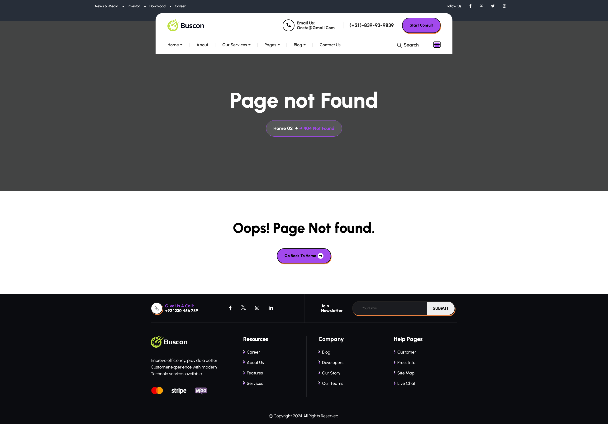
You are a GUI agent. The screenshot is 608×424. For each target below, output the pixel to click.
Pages (270, 44)
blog (326, 352)
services (255, 383)
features (255, 373)
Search (411, 45)
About (202, 44)
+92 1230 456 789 (181, 310)
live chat (406, 383)
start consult (421, 25)
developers (332, 362)
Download (157, 6)
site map (405, 373)
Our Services (234, 44)
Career (180, 6)
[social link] (470, 6)
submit (441, 308)
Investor (134, 6)
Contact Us (330, 44)
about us (255, 362)
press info (406, 362)
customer (406, 352)
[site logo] (186, 25)
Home (173, 44)
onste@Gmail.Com (316, 27)
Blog (298, 44)
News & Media (106, 6)
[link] (288, 25)
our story (331, 373)
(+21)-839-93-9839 (371, 25)
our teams (332, 383)
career (253, 352)
